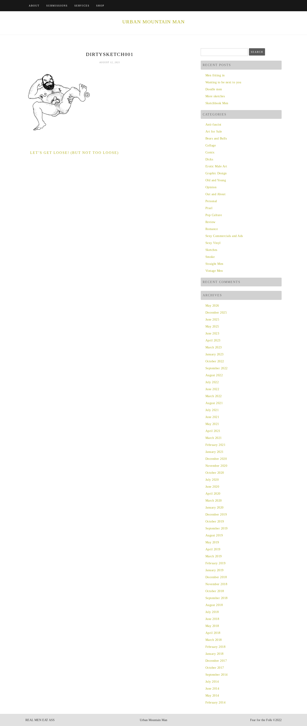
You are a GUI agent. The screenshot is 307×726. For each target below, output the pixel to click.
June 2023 (212, 333)
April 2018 (212, 633)
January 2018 (214, 653)
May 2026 (212, 305)
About (34, 5)
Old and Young (215, 180)
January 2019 (214, 570)
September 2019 (216, 528)
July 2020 (212, 479)
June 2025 (212, 319)
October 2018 (214, 591)
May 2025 (212, 326)
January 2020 (214, 507)
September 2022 (216, 368)
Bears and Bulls (216, 138)
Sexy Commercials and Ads (224, 236)
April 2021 (212, 431)
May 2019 (212, 542)
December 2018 (216, 577)
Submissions (57, 5)
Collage (210, 145)
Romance (211, 229)
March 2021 (213, 438)
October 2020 (214, 472)
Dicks (209, 159)
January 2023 (214, 354)
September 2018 (216, 598)
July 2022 (212, 382)
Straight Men (214, 264)
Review (210, 222)
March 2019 (213, 556)
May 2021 (212, 424)
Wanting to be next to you (223, 82)
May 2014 (212, 695)
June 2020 (212, 486)
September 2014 (216, 674)
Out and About (215, 194)
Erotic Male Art (216, 166)
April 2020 (212, 493)
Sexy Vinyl (213, 243)
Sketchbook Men (216, 103)
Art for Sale (213, 131)
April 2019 (212, 549)
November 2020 (216, 465)
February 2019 (215, 563)
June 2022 (212, 389)
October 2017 (214, 667)
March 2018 (213, 640)
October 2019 (214, 521)
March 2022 (213, 396)
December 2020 (216, 458)
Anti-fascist (213, 124)
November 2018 (216, 584)
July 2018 (212, 612)
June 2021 (212, 417)
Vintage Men (214, 270)
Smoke (210, 257)
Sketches (211, 250)
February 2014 (215, 702)
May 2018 (212, 626)
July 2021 (212, 410)
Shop (100, 5)
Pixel (208, 208)
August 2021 (214, 403)
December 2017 (216, 660)
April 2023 (212, 340)
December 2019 (216, 514)
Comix (209, 152)
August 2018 (214, 605)
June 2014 (212, 688)
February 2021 (215, 445)
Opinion (210, 187)
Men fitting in (215, 75)
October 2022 (214, 361)
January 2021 (214, 452)
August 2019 (214, 535)
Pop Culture (213, 215)
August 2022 (214, 375)
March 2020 (213, 500)
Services (81, 5)
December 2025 (216, 312)
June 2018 (212, 619)
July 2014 (212, 681)
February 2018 (215, 647)
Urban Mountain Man (153, 21)
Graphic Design (216, 173)
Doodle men (213, 89)
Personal (211, 201)
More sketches (215, 96)
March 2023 (213, 347)
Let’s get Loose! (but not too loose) (74, 153)
